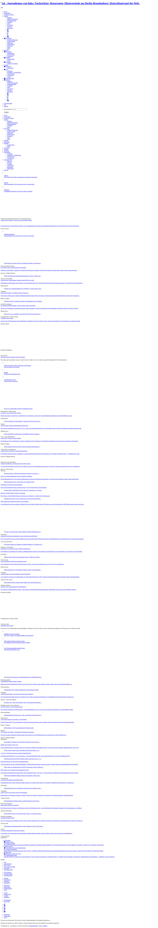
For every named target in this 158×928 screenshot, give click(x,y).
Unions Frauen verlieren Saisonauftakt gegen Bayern (14, 425)
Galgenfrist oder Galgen (7, 318)
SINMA (45, 926)
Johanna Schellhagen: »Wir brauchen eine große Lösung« (16, 463)
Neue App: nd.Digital (9, 866)
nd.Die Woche (11, 54)
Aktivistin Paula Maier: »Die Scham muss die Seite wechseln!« (17, 694)
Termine (6, 65)
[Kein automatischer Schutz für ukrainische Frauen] (22, 557)
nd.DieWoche (10, 74)
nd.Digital (9, 71)
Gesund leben (10, 59)
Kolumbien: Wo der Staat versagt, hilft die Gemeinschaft (15, 548)
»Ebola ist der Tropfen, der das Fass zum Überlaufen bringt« (16, 220)
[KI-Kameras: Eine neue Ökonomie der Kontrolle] (22, 263)
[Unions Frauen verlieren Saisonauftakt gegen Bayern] (22, 421)
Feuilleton (9, 22)
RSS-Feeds (7, 901)
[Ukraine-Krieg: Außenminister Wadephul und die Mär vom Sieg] (22, 276)
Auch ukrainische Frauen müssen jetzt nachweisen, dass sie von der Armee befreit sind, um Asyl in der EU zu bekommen (32, 564)
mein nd (6, 106)
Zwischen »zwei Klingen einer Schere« (11, 413)
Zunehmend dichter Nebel (7, 818)
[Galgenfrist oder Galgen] (22, 314)
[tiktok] (7, 99)
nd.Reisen (6, 897)
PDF (5, 865)
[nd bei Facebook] (7, 34)
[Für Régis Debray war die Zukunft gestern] (23, 702)
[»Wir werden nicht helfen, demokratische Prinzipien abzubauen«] (19, 728)
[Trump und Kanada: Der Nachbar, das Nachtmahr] (23, 715)
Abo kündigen (7, 864)
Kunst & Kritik (11, 41)
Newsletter (10, 28)
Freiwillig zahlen (8, 869)
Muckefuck (10, 56)
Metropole (10, 46)
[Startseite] (79, 3)
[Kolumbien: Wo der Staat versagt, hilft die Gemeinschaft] (23, 544)
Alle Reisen (10, 68)
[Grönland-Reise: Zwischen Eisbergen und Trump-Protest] (22, 570)
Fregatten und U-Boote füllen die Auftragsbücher (13, 586)
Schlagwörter (7, 894)
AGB (5, 890)
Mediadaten (7, 882)
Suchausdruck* (8, 109)
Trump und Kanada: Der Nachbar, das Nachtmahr (14, 719)
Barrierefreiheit (8, 888)
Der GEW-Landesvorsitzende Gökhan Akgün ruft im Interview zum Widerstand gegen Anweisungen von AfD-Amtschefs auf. (33, 735)
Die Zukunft (7, 900)
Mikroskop (10, 43)
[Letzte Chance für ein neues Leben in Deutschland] (22, 788)
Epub (8, 865)
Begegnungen (10, 44)
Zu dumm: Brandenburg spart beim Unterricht (13, 830)
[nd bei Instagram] (7, 32)
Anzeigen (6, 881)
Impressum (7, 885)
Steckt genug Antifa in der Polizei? (10, 805)
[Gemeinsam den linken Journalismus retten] (22, 775)
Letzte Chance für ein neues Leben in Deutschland (14, 792)
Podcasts (9, 26)
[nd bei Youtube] (8, 37)
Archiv (6, 893)
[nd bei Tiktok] (7, 35)
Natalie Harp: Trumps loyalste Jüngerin (11, 438)
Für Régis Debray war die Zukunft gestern (12, 706)
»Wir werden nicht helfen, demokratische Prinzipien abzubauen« (17, 732)
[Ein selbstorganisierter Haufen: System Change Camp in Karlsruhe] (23, 301)
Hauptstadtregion (11, 20)
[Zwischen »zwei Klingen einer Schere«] (18, 408)
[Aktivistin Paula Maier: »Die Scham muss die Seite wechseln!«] (21, 690)
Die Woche (10, 25)
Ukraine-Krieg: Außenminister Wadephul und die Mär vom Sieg (17, 280)
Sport (8, 23)
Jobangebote (7, 880)
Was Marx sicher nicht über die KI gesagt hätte (13, 357)
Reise (8, 48)
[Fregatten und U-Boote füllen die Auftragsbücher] (23, 582)
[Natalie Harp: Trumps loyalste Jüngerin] (22, 434)
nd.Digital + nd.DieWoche (14, 72)
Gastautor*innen (8, 874)
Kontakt (6, 878)
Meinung (9, 17)
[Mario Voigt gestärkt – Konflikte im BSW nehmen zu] (23, 288)
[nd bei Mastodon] (7, 29)
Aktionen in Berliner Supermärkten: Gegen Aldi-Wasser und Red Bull (19, 536)
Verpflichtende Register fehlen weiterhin (11, 681)
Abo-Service (10, 75)
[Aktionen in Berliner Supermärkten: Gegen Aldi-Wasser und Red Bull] (22, 531)
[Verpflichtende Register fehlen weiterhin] (23, 677)
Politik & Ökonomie (12, 19)
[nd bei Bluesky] (8, 31)
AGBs (9, 77)
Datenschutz (7, 887)
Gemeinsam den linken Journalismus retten (12, 780)
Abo (2, 7)
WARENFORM (33, 926)
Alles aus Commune (12, 63)
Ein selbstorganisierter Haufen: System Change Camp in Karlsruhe (18, 305)
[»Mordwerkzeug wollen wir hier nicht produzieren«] (22, 446)
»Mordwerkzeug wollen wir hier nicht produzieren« (14, 451)
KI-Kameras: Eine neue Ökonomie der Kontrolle (13, 267)
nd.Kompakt (10, 53)
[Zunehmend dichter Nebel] (23, 813)
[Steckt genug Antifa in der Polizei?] (22, 801)
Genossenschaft (8, 103)
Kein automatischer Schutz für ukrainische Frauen (14, 561)
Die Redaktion (8, 872)
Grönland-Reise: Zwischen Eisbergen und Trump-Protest (15, 574)
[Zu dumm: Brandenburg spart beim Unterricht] (23, 826)
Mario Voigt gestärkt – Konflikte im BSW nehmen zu (14, 293)
